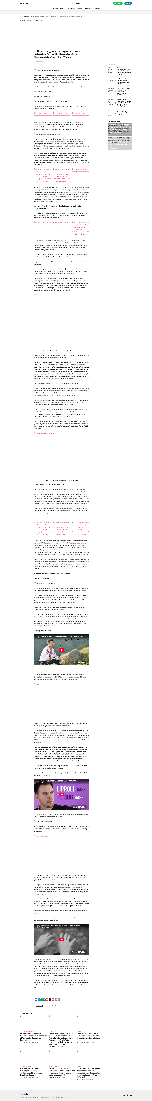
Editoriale (26, 16)
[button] (130, 8)
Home (21, 16)
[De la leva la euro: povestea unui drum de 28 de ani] (111, 113)
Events (56, 1066)
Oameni (34, 1031)
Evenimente (117, 3)
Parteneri (62, 1097)
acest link (62, 973)
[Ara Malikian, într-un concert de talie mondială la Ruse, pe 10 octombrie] (111, 81)
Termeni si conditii (55, 1097)
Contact (128, 3)
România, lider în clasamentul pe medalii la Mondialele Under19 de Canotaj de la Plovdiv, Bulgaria (124, 103)
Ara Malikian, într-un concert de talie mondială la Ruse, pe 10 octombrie (124, 81)
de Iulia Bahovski (113, 148)
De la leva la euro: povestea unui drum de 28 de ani (124, 112)
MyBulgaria (113, 139)
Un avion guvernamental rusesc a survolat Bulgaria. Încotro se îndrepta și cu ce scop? (124, 71)
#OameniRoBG (29, 1031)
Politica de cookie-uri (44, 1097)
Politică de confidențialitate (31, 1097)
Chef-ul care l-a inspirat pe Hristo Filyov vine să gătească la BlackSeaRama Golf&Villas (124, 92)
